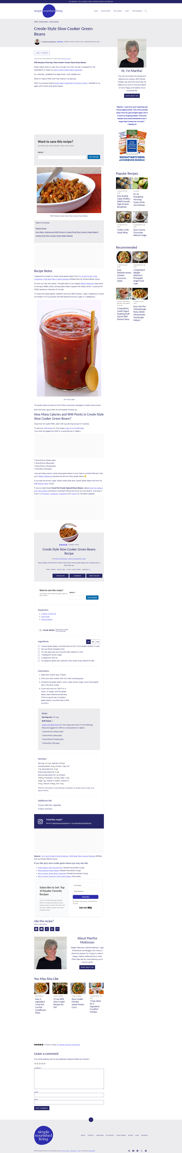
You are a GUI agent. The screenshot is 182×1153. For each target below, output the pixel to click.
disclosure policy (66, 58)
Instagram (63, 494)
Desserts (144, 1135)
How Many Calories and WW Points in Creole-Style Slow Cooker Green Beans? (67, 232)
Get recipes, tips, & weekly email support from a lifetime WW (91, 1)
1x (88, 642)
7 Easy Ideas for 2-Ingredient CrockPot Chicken (95, 1006)
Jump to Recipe (42, 53)
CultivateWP (91, 1150)
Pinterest (45, 494)
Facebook (54, 494)
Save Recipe (94, 157)
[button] (57, 41)
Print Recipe (94, 576)
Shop (127, 11)
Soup (137, 1135)
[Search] (146, 11)
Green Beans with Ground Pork (50, 868)
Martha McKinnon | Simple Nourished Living (70, 558)
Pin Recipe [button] (60, 576)
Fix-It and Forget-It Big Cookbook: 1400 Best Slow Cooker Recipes (68, 856)
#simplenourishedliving (83, 823)
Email (41, 152)
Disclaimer (73, 1150)
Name (36, 1092)
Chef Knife (45, 617)
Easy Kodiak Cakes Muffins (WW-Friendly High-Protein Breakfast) (123, 201)
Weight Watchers (87, 284)
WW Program (137, 11)
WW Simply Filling (41, 484)
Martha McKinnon (49, 41)
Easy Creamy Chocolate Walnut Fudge (139, 233)
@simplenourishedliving (60, 823)
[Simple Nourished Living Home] (48, 11)
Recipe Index (105, 11)
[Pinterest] (146, 1151)
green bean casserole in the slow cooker (71, 83)
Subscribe (100, 1135)
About (83, 1135)
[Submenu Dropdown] (98, 11)
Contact (91, 1135)
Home (36, 21)
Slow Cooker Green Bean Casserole (68, 70)
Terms (79, 1150)
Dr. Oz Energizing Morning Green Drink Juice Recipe (139, 199)
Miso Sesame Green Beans (48, 871)
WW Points (48, 428)
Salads (130, 1135)
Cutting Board (46, 619)
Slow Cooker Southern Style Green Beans (54, 876)
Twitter (74, 494)
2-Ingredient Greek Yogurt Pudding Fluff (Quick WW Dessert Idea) (123, 314)
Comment (77, 576)
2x (93, 642)
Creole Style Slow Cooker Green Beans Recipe (54, 236)
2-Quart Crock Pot (48, 614)
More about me (132, 96)
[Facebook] (137, 1151)
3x (97, 642)
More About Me (87, 967)
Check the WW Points (50, 725)
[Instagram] (129, 1151)
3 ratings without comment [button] (68, 1045)
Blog (96, 11)
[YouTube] (133, 1151)
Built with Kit (85, 907)
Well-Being (118, 11)
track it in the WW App (74, 428)
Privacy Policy (65, 1150)
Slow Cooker (54, 21)
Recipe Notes (41, 228)
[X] (142, 1151)
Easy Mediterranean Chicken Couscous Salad (124, 275)
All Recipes (110, 1135)
